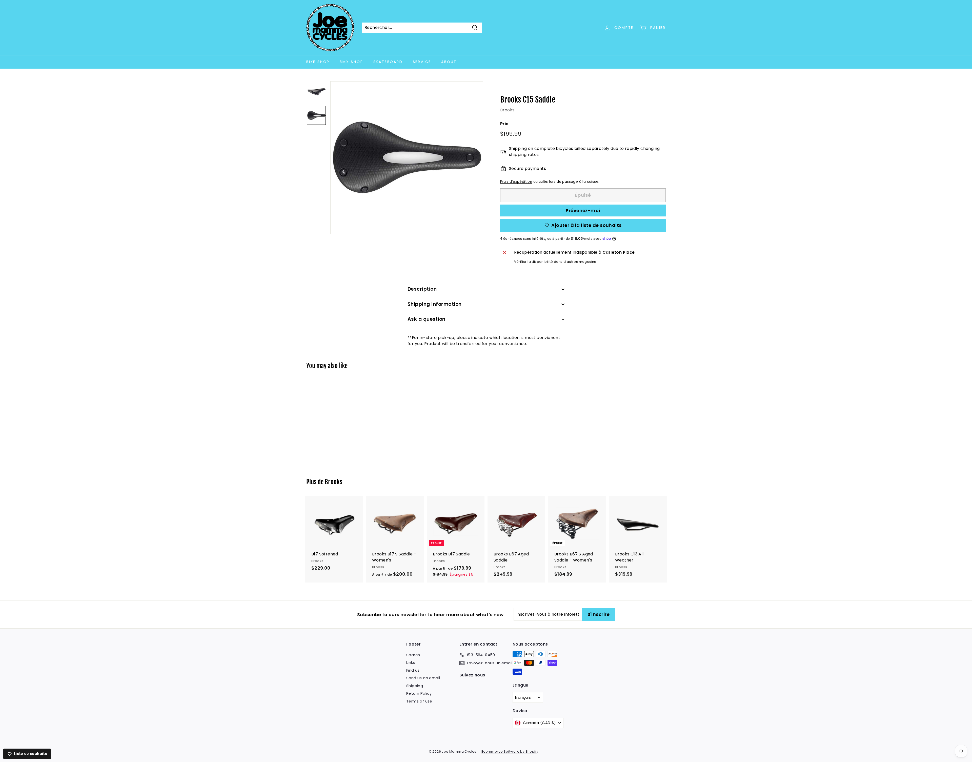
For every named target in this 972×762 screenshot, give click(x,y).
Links (410, 662)
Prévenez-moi (583, 210)
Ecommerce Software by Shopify (509, 751)
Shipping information (435, 304)
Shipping (414, 685)
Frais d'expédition (516, 181)
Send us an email (423, 677)
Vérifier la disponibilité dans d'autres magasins (555, 261)
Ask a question (427, 319)
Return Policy (419, 693)
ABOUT (449, 61)
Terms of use (419, 701)
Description (422, 289)
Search (413, 654)
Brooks (507, 110)
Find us (413, 670)
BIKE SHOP (318, 61)
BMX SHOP (351, 61)
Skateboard (388, 61)
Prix (504, 124)
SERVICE (422, 61)
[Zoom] (407, 158)
